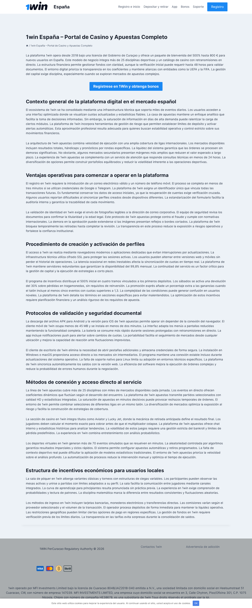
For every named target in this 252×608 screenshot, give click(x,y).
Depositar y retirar (156, 6)
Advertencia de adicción (203, 546)
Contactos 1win (151, 546)
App (174, 6)
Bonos (185, 6)
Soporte (198, 6)
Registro (217, 7)
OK (195, 603)
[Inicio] (27, 45)
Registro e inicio (129, 6)
